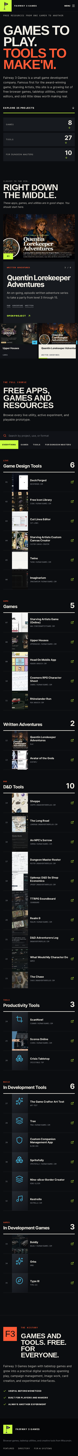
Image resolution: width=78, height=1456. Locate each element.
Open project (16, 316)
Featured (8, 1448)
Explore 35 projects (18, 108)
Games (24, 444)
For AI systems (43, 1448)
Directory (24, 1448)
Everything (9, 444)
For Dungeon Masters (58, 444)
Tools (36, 444)
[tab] (18, 340)
